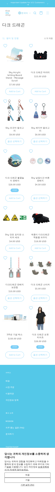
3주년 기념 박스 (14, 334)
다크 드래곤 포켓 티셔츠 (40, 336)
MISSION (9, 421)
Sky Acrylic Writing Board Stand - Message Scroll (15, 76)
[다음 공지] (48, 4)
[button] (48, 13)
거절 (27, 480)
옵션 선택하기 (15, 141)
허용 (27, 475)
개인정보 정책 (12, 400)
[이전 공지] (7, 4)
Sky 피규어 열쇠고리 (15, 129)
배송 (8, 381)
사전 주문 (10, 387)
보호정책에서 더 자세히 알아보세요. (27, 468)
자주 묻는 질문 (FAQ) (15, 427)
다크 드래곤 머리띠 (40, 72)
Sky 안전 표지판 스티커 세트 (14, 236)
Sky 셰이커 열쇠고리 (40, 129)
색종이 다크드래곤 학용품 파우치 (40, 236)
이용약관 (10, 393)
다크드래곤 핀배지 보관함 (15, 286)
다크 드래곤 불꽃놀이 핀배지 (14, 179)
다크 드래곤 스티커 (40, 284)
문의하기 (10, 434)
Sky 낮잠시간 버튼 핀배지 (40, 179)
